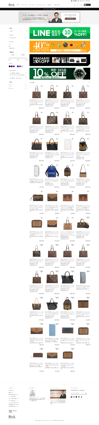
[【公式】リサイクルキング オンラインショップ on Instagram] (74, 397)
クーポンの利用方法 (12, 396)
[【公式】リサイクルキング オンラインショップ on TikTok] (81, 397)
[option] (49, 9)
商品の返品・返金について (13, 394)
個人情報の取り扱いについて (14, 406)
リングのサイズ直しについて (14, 402)
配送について (11, 392)
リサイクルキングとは (40, 4)
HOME (18, 4)
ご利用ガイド (49, 4)
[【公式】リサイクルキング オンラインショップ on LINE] (71, 397)
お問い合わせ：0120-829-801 (85, 0)
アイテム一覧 (24, 4)
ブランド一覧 (31, 4)
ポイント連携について (12, 400)
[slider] (9, 58)
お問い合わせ (57, 4)
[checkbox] (18, 31)
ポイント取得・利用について (14, 398)
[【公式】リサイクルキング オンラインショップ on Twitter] (79, 397)
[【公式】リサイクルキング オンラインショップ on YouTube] (76, 397)
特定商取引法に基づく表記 (13, 404)
